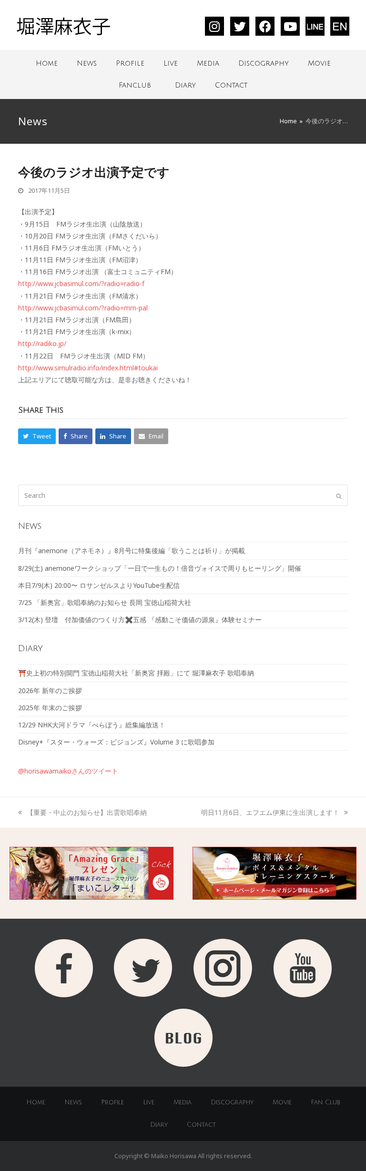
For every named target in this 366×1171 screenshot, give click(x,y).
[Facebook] (264, 26)
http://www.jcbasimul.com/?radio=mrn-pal (83, 307)
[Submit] (338, 495)
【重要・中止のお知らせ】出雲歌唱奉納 (86, 812)
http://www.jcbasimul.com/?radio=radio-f (81, 283)
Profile (130, 63)
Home (47, 63)
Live (170, 63)
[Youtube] (290, 26)
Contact (231, 85)
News (87, 63)
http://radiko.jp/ (42, 343)
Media (208, 63)
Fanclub (135, 85)
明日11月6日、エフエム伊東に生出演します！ (270, 812)
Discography (263, 63)
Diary (185, 85)
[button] (37, 436)
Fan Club (325, 1102)
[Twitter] (239, 26)
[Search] (182, 495)
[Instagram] (214, 26)
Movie (319, 63)
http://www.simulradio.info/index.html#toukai (88, 367)
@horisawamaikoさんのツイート (68, 770)
